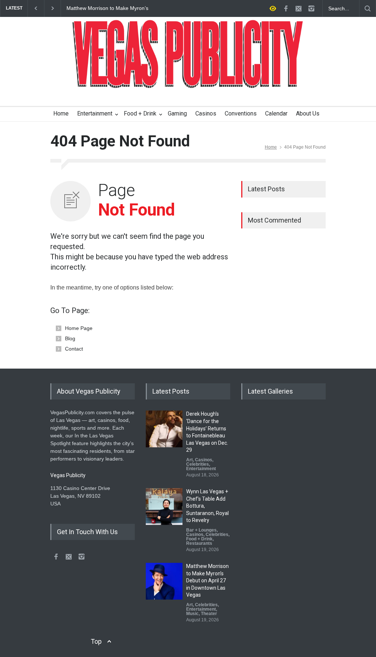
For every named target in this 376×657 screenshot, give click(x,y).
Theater (209, 613)
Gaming (177, 113)
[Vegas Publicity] (188, 77)
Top (96, 641)
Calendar (276, 113)
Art (189, 459)
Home (61, 113)
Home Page (79, 328)
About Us (307, 113)
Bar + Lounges (201, 530)
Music (192, 613)
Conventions (241, 113)
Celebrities (197, 464)
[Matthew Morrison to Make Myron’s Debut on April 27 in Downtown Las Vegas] (164, 581)
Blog (70, 338)
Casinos (205, 113)
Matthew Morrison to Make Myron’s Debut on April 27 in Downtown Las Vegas (107, 8)
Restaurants (199, 543)
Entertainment (94, 113)
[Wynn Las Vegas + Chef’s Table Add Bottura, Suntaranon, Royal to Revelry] (164, 506)
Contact (74, 349)
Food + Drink (140, 113)
